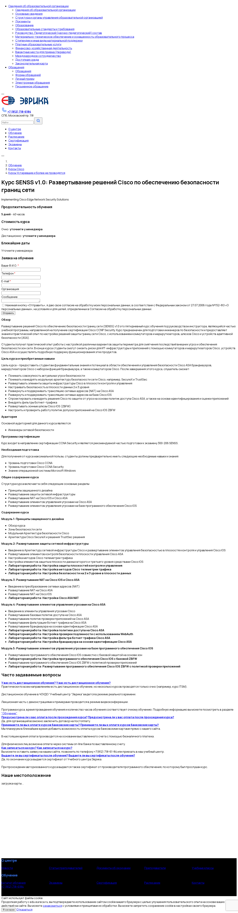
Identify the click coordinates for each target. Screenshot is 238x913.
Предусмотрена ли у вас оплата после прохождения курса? (44, 717)
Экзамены (55, 883)
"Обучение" (9, 713)
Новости (7, 868)
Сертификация (107, 883)
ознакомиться (52, 906)
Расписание (152, 883)
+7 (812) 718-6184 (12, 886)
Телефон (8, 273)
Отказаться (24, 909)
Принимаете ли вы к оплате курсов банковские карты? (40, 725)
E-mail (6, 281)
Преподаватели (155, 868)
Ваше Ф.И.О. (10, 265)
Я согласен (9, 909)
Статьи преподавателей (65, 868)
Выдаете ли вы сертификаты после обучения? (34, 755)
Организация (10, 289)
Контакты (198, 883)
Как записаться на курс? (19, 748)
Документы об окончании (113, 868)
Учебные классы (203, 868)
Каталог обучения (13, 883)
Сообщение (9, 297)
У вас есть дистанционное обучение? (28, 683)
